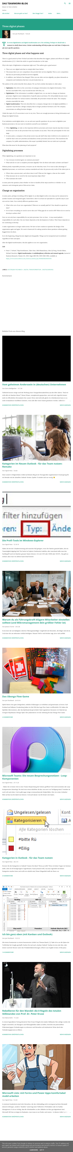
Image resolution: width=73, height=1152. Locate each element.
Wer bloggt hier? (38, 13)
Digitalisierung (47, 269)
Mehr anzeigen (65, 405)
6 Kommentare (7, 876)
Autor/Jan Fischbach (15, 269)
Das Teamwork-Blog (15, 3)
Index (50, 13)
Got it (42, 1150)
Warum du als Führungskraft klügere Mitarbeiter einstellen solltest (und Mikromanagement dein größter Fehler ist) (36, 621)
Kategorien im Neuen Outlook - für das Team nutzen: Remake (32, 465)
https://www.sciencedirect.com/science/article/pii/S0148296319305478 (28, 258)
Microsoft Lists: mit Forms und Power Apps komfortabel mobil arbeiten (34, 1094)
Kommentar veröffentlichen (13, 405)
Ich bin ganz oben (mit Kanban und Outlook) (27, 934)
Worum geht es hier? (21, 13)
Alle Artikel (5, 13)
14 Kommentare (8, 952)
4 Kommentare (7, 717)
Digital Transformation (33, 269)
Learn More (34, 1150)
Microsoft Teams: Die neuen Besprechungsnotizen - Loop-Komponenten (34, 777)
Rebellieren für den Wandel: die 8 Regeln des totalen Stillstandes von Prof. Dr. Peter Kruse (31, 1012)
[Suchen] (65, 3)
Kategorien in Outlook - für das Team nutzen (27, 857)
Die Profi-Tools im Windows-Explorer (23, 540)
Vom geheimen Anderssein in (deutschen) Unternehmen (34, 384)
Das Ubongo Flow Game (15, 696)
